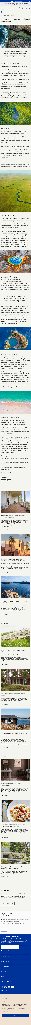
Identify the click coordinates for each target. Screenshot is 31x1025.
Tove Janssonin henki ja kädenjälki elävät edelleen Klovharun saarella (14, 734)
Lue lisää (3, 925)
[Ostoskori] (26, 8)
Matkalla (12, 15)
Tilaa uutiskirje (23, 947)
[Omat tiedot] (19, 8)
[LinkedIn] (12, 987)
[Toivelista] (22, 8)
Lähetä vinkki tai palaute (7, 903)
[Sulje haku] (29, 12)
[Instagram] (2, 987)
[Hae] (2, 12)
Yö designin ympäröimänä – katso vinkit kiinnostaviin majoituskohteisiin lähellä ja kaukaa (14, 559)
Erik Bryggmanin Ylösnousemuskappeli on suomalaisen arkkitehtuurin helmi (12, 867)
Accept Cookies (15, 1015)
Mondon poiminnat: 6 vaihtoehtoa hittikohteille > (15, 458)
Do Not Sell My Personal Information (15, 1019)
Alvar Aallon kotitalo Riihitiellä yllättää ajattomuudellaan (11, 784)
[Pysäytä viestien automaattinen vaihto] (29, 1)
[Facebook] (5, 987)
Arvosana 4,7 (19, 1)
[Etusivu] (1, 15)
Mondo (8, 480)
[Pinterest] (9, 987)
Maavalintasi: (4, 950)
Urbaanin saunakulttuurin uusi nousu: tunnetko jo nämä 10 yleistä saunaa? (14, 602)
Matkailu (3, 480)
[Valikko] (29, 8)
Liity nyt (4, 929)
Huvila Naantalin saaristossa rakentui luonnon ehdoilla (13, 694)
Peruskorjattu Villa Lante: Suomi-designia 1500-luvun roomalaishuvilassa (13, 516)
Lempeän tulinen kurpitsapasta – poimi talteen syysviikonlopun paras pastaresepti (13, 825)
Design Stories (6, 15)
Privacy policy (5, 1011)
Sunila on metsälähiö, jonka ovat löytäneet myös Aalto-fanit (13, 651)
